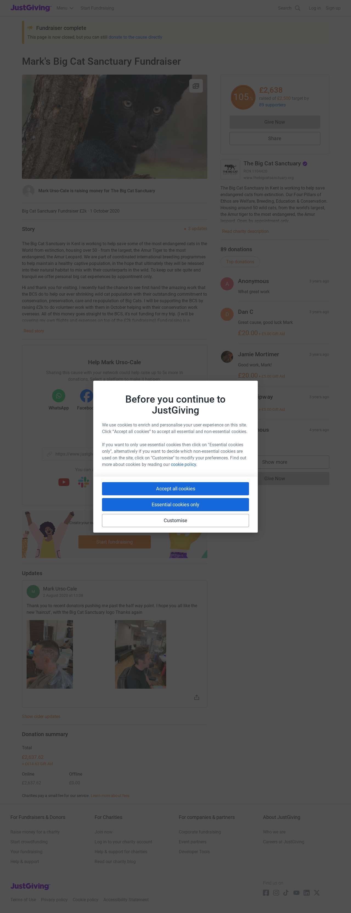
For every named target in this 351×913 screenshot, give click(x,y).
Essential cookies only (175, 504)
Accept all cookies (175, 488)
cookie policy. (184, 464)
